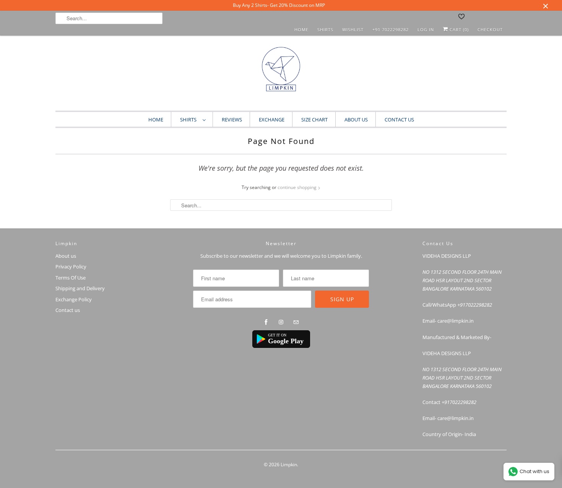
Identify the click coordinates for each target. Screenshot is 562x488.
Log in (425, 29)
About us (356, 119)
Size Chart (314, 119)
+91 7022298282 (390, 29)
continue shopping (298, 187)
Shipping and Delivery (80, 288)
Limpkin (289, 464)
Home (301, 29)
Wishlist (353, 29)
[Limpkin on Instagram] (281, 322)
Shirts (325, 29)
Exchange (271, 119)
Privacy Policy (70, 266)
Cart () (458, 29)
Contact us (67, 310)
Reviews (232, 119)
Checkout (490, 29)
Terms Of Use (70, 277)
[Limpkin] (281, 75)
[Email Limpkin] (296, 322)
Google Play (286, 341)
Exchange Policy (73, 299)
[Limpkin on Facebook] (266, 322)
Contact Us (399, 119)
